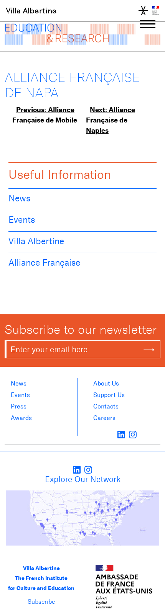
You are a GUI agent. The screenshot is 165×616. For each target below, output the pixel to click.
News (19, 198)
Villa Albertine (31, 10)
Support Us (109, 395)
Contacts (106, 406)
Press (18, 406)
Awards (21, 418)
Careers (104, 418)
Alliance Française (44, 262)
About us (106, 383)
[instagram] (133, 434)
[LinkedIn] (121, 434)
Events (21, 219)
